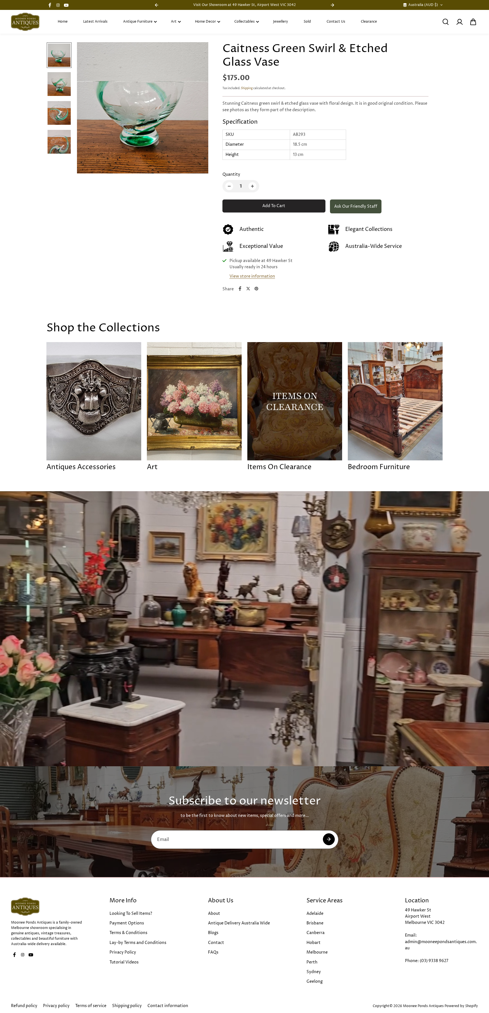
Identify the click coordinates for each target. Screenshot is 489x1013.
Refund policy (24, 1005)
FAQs (213, 952)
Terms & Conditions (128, 932)
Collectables (244, 21)
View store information (252, 276)
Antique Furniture (138, 21)
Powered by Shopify (461, 1006)
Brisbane (314, 923)
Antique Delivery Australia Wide (239, 923)
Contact (216, 942)
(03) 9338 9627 (434, 960)
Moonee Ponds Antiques (423, 1006)
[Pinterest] (256, 288)
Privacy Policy (123, 952)
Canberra (315, 932)
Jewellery (280, 21)
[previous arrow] (88, 109)
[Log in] (459, 22)
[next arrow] (197, 109)
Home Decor (205, 21)
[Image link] (47, 907)
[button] (473, 22)
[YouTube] (66, 5)
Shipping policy (127, 1005)
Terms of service (90, 1005)
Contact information (167, 1005)
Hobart (313, 942)
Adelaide (314, 913)
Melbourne (317, 952)
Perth (312, 962)
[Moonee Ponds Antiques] (25, 22)
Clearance (369, 21)
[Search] (445, 22)
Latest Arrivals (95, 21)
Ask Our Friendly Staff (355, 206)
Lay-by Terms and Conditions (138, 942)
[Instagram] (58, 5)
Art (174, 21)
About (214, 913)
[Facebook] (49, 5)
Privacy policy (56, 1005)
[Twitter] (248, 288)
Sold (307, 21)
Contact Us (336, 21)
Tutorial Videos (124, 962)
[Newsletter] (329, 839)
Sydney (313, 972)
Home (63, 21)
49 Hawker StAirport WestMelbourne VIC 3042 (425, 916)
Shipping (247, 88)
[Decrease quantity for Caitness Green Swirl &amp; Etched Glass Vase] (229, 186)
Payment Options (127, 923)
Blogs (213, 932)
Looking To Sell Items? (131, 913)
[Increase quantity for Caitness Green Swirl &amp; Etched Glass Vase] (252, 186)
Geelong (314, 981)
